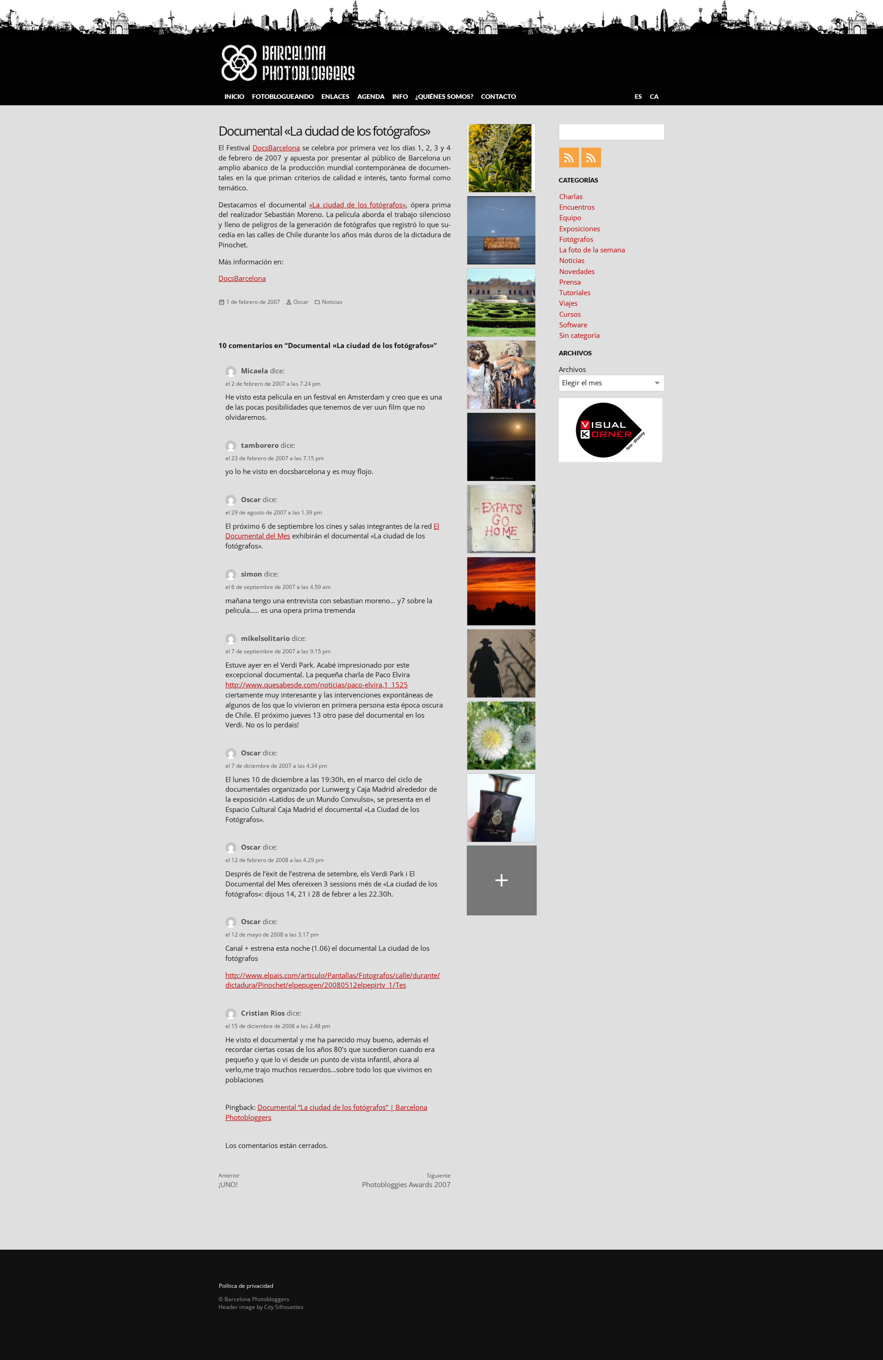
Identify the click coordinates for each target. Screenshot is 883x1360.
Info (400, 96)
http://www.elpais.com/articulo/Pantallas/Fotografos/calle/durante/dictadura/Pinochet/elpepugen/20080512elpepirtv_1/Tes (332, 980)
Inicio (234, 96)
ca (654, 96)
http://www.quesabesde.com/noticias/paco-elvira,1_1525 (316, 684)
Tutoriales (575, 292)
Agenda (370, 96)
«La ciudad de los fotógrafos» (357, 204)
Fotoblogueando (283, 96)
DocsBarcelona (276, 147)
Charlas (571, 196)
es (638, 96)
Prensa (570, 281)
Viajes (568, 303)
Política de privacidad (246, 1286)
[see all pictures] (502, 880)
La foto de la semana (592, 249)
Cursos (570, 314)
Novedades (577, 271)
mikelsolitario (265, 638)
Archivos (572, 369)
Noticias (332, 302)
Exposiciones (579, 228)
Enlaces (335, 96)
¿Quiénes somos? (444, 96)
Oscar (301, 302)
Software (573, 324)
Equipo (570, 217)
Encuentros (577, 206)
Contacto (498, 96)
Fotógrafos (576, 239)
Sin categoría (579, 335)
